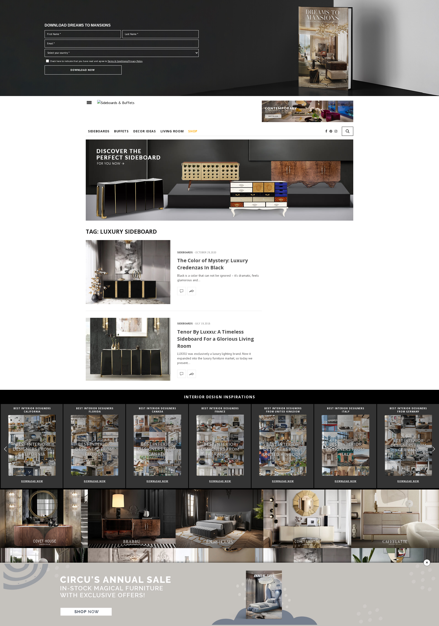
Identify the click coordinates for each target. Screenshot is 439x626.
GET (139, 90)
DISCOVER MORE (219, 21)
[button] (308, 69)
